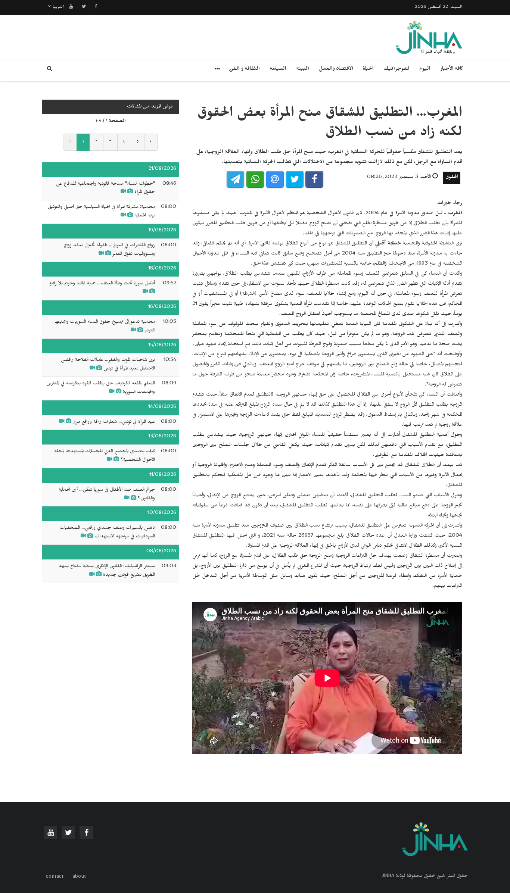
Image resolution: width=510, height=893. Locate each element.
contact (54, 877)
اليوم (424, 69)
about (79, 877)
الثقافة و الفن (244, 69)
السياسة (278, 69)
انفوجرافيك (396, 69)
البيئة (302, 69)
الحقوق (451, 178)
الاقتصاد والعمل (336, 69)
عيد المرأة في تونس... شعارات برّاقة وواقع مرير (114, 422)
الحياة (368, 69)
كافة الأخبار (451, 69)
